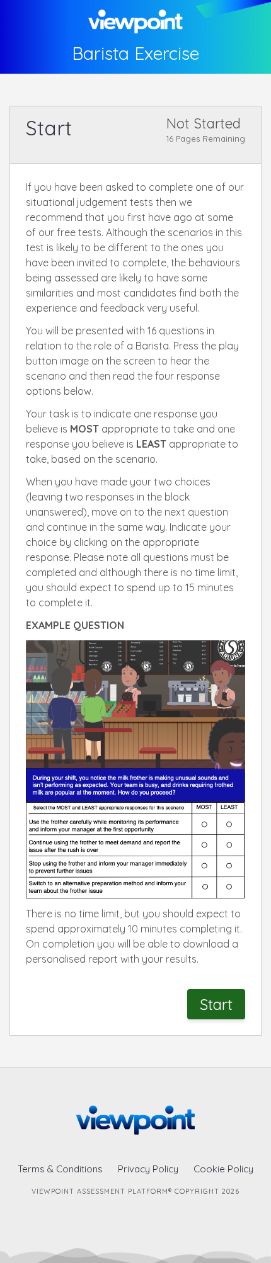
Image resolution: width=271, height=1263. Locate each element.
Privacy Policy (148, 1169)
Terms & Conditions (60, 1169)
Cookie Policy (223, 1169)
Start (216, 1004)
